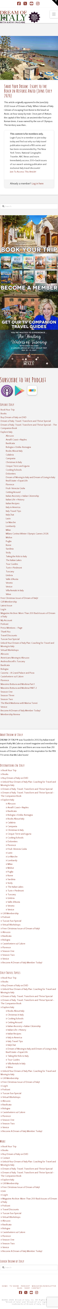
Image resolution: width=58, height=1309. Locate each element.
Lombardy (10, 526)
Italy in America (13, 507)
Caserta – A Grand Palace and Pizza (17, 673)
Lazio (8, 518)
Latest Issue (6, 605)
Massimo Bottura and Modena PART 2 (19, 688)
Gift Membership (9, 602)
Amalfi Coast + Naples (16, 439)
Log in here (38, 183)
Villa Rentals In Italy (15, 590)
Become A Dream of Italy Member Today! (20, 710)
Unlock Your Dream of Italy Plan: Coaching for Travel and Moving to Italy (27, 645)
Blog (20, 1288)
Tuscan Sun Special (10, 639)
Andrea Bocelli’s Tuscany (13, 661)
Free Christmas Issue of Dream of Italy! (19, 598)
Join (4, 1191)
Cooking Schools (14, 470)
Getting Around (13, 492)
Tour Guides (12, 564)
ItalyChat (10, 515)
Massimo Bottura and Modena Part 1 (18, 684)
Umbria (9, 575)
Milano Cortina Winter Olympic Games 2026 (27, 533)
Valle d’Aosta (12, 579)
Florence (10, 484)
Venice (9, 586)
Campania (10, 458)
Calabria (10, 455)
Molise (9, 537)
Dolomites (11, 473)
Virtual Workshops (10, 650)
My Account (6, 620)
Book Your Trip (8, 410)
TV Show (14, 1286)
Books (4, 413)
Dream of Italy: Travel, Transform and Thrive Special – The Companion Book (29, 427)
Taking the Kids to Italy (16, 556)
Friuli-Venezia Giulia (15, 488)
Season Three (7, 695)
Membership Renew (10, 714)
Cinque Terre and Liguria (17, 466)
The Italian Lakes (14, 560)
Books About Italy (14, 451)
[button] (54, 14)
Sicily (8, 552)
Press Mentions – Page (11, 628)
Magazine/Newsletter (44, 1286)
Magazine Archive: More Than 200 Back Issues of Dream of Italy (28, 615)
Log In (3, 609)
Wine (8, 594)
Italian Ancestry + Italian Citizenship (22, 496)
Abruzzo (10, 436)
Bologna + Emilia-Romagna (18, 447)
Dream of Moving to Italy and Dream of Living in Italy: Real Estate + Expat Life (31, 479)
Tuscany (10, 571)
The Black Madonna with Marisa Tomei (19, 703)
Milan (8, 530)
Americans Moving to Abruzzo (15, 658)
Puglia (8, 541)
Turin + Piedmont (14, 568)
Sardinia (10, 549)
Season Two (7, 699)
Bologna (4, 669)
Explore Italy (6, 432)
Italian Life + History (15, 499)
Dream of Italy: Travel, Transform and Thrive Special (26, 421)
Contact (6, 1158)
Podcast (4, 624)
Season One (7, 692)
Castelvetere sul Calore (12, 676)
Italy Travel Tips (13, 511)
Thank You (5, 631)
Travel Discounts (9, 635)
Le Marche (11, 522)
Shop (27, 1288)
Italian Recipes (12, 503)
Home (5, 1286)
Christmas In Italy (14, 462)
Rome (8, 545)
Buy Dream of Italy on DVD (13, 417)
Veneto (9, 583)
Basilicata (10, 443)
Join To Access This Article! (23, 172)
